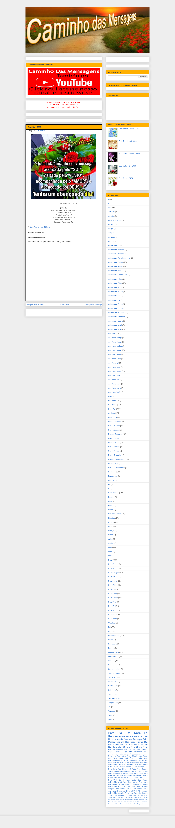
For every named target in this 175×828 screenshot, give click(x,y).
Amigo (110, 229)
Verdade (111, 711)
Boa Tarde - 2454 (126, 178)
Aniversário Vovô (115, 329)
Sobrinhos (112, 694)
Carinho (111, 413)
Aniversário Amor (115, 270)
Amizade (111, 237)
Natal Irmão (113, 598)
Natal (110, 560)
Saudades (112, 665)
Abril (110, 208)
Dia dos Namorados (116, 459)
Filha (110, 501)
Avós (110, 396)
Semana (111, 677)
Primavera (112, 644)
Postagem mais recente (35, 305)
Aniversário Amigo (115, 266)
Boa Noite (112, 401)
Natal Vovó (112, 610)
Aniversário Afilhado (116, 254)
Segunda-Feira (114, 673)
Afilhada (111, 212)
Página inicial (64, 305)
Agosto (111, 216)
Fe (109, 484)
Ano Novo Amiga (115, 338)
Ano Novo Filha (114, 354)
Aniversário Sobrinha (116, 312)
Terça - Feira (113, 698)
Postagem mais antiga (93, 305)
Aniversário (112, 245)
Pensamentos (113, 635)
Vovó (110, 715)
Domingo (112, 472)
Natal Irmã (112, 594)
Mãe (110, 547)
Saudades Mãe (114, 669)
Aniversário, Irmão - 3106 (129, 129)
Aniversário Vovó (115, 325)
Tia (109, 707)
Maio (110, 552)
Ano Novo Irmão (114, 371)
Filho (110, 505)
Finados (111, 518)
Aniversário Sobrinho (116, 317)
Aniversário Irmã (115, 287)
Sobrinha (112, 690)
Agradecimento (114, 220)
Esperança (112, 476)
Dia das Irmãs (114, 438)
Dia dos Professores (116, 468)
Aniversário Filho (115, 283)
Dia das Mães (113, 442)
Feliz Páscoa (113, 493)
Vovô (110, 719)
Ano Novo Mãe (114, 375)
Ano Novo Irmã (114, 367)
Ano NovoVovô (114, 392)
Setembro (112, 682)
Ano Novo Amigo (115, 342)
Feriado (111, 497)
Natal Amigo (113, 568)
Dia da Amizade (114, 422)
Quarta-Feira (113, 652)
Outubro (111, 623)
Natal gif (111, 589)
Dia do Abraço (114, 447)
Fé (109, 489)
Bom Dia (41, 131)
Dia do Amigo (113, 451)
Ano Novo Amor (114, 350)
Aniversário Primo (115, 308)
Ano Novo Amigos (115, 346)
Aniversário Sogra (115, 321)
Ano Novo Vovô (114, 388)
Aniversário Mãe (114, 296)
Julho (110, 539)
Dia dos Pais (113, 463)
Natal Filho (112, 585)
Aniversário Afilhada (116, 250)
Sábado (111, 661)
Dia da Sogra (113, 430)
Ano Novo (112, 333)
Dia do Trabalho (114, 455)
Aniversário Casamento (117, 275)
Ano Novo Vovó (114, 384)
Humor (111, 522)
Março (110, 556)
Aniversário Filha (115, 279)
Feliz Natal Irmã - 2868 (128, 141)
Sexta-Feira (113, 686)
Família (111, 480)
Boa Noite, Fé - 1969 (127, 166)
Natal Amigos (113, 573)
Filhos (110, 510)
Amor (110, 241)
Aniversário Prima (115, 304)
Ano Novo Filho (114, 359)
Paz (109, 631)
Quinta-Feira (113, 656)
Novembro (112, 619)
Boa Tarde (112, 405)
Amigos (111, 233)
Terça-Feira (113, 703)
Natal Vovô (112, 615)
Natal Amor (112, 577)
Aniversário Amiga (115, 262)
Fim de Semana (114, 514)
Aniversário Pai (114, 300)
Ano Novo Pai (113, 380)
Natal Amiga (113, 564)
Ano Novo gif (113, 363)
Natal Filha (112, 581)
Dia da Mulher (114, 426)
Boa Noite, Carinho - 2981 (129, 153)
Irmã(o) (111, 531)
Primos (111, 648)
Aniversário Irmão (115, 291)
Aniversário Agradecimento (119, 258)
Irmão (110, 535)
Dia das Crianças (115, 434)
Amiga (110, 224)
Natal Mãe (112, 602)
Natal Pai (112, 606)
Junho (110, 543)
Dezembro (112, 417)
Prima (110, 640)
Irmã (110, 526)
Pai (109, 627)
